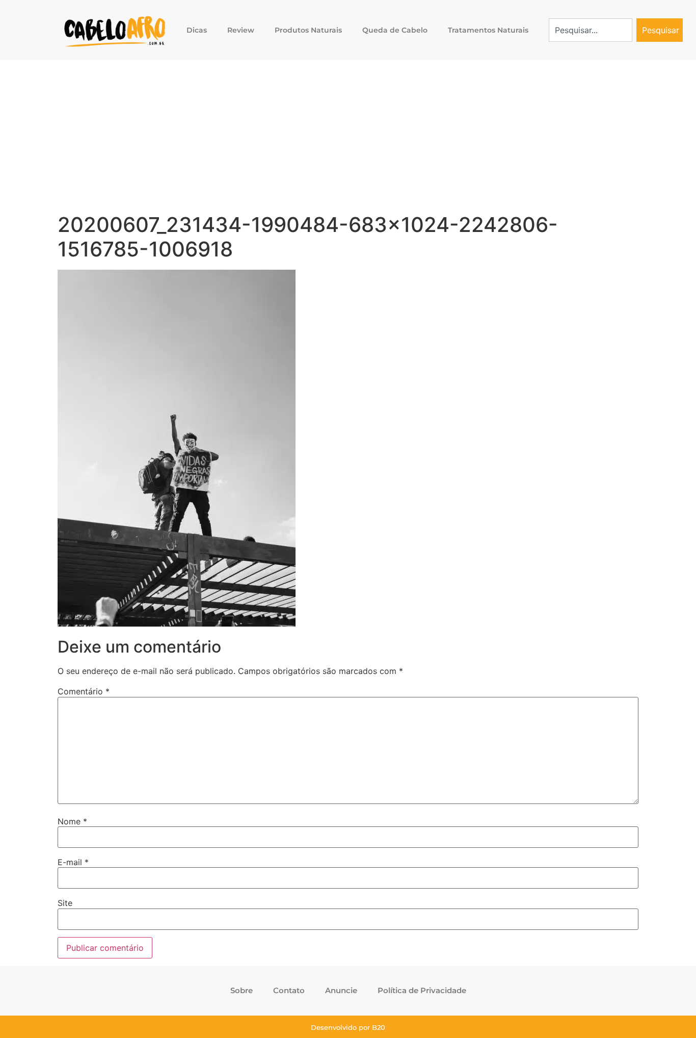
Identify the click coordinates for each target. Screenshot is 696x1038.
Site (65, 903)
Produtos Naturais (308, 30)
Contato (289, 990)
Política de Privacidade (422, 990)
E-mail (73, 862)
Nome (72, 821)
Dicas (196, 30)
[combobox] (591, 30)
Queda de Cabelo (394, 30)
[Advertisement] (348, 136)
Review (240, 30)
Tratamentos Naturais (488, 30)
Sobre (241, 990)
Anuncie (341, 990)
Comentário (84, 691)
